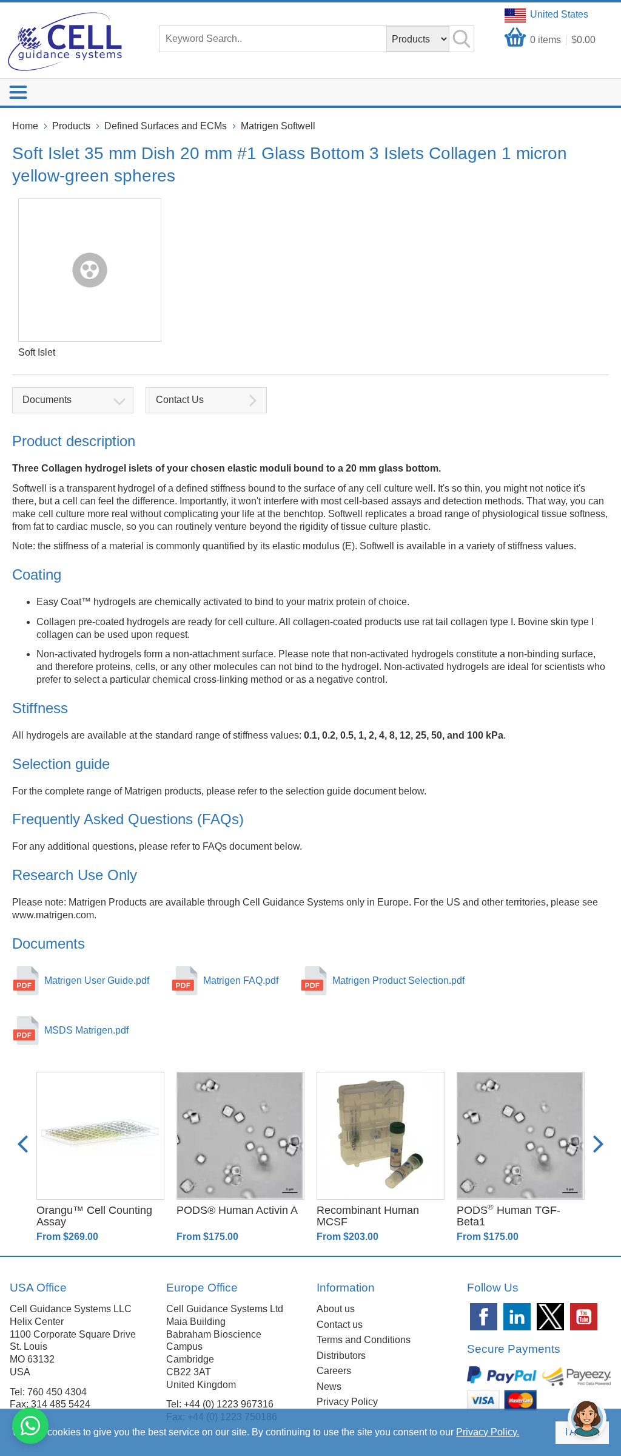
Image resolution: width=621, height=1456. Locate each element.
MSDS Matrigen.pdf (86, 1030)
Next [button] (598, 1143)
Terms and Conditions (364, 1340)
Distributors (341, 1355)
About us (336, 1309)
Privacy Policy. (487, 1432)
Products (71, 126)
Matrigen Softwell (278, 126)
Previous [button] (22, 1143)
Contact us (340, 1324)
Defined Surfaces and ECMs (165, 126)
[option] (100, 1158)
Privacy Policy (347, 1402)
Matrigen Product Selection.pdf (398, 980)
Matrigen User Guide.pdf (96, 980)
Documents (47, 399)
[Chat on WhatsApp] (30, 1425)
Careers (334, 1371)
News (329, 1386)
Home (25, 126)
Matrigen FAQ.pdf (240, 980)
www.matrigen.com (53, 915)
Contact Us (180, 399)
